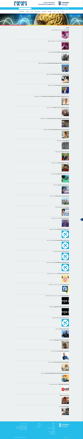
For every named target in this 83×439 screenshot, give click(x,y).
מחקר (54, 11)
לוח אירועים (44, 11)
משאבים (49, 11)
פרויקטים (53, 426)
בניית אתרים (65, 437)
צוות (58, 11)
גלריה (32, 11)
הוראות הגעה (21, 11)
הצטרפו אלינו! (37, 11)
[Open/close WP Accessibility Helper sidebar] (82, 219)
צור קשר (27, 11)
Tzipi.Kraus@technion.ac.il (21, 426)
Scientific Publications (51, 428)
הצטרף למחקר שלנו (52, 431)
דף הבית (62, 11)
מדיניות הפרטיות (52, 433)
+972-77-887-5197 (22, 425)
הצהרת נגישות (52, 432)
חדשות (54, 429)
